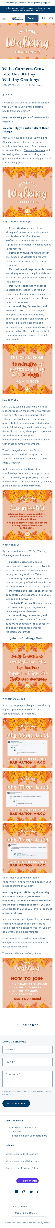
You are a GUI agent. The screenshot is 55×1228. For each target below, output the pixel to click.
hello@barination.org (35, 1135)
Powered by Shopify (41, 1223)
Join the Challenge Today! (27, 638)
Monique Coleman (34, 150)
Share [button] (9, 94)
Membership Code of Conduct (22, 1154)
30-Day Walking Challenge (22, 406)
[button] (4, 18)
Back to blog (29, 1025)
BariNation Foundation (22, 1223)
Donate (32, 18)
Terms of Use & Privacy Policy (22, 1168)
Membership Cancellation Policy (23, 1161)
